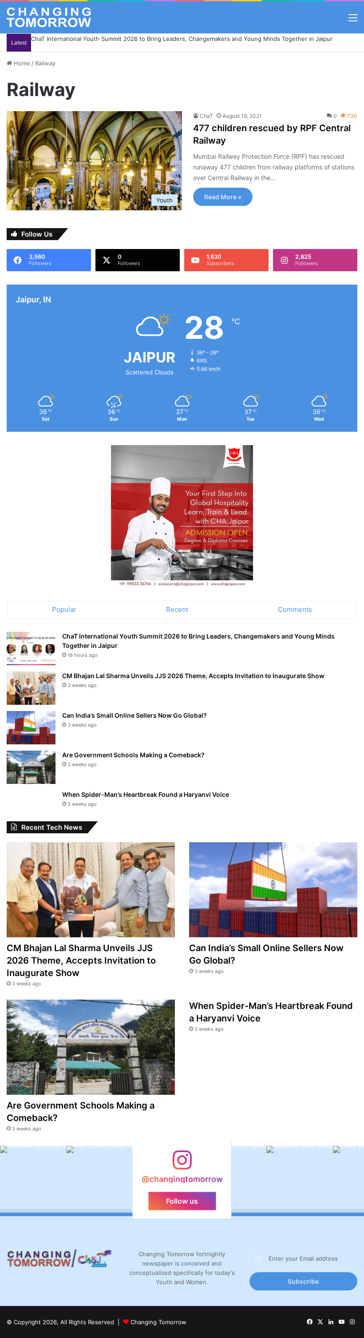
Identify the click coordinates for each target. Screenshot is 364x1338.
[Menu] (352, 21)
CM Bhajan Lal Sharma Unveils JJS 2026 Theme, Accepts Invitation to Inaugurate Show (193, 675)
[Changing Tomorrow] (49, 17)
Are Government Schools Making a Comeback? (133, 755)
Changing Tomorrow (158, 1322)
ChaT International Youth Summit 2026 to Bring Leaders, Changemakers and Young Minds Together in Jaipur (181, 38)
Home (21, 63)
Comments (295, 609)
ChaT (206, 116)
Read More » (222, 197)
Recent (177, 609)
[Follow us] (182, 1164)
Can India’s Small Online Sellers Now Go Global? (134, 715)
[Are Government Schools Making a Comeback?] (31, 767)
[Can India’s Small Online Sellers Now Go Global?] (31, 727)
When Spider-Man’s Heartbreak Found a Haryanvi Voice (145, 794)
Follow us (182, 1200)
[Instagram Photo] (33, 1179)
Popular (64, 609)
